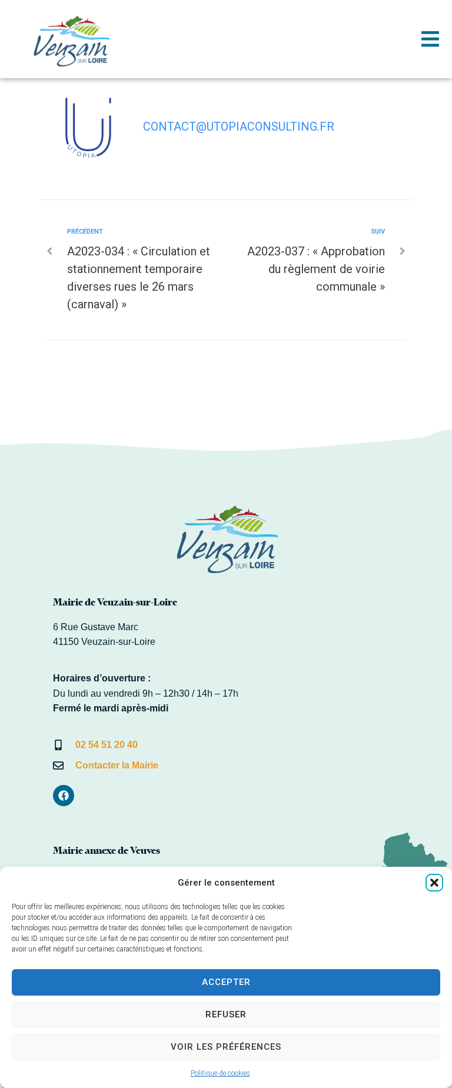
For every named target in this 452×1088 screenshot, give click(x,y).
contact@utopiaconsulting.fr (238, 126)
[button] (434, 883)
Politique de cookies (220, 1073)
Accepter (226, 982)
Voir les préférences (226, 1047)
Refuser (226, 1014)
